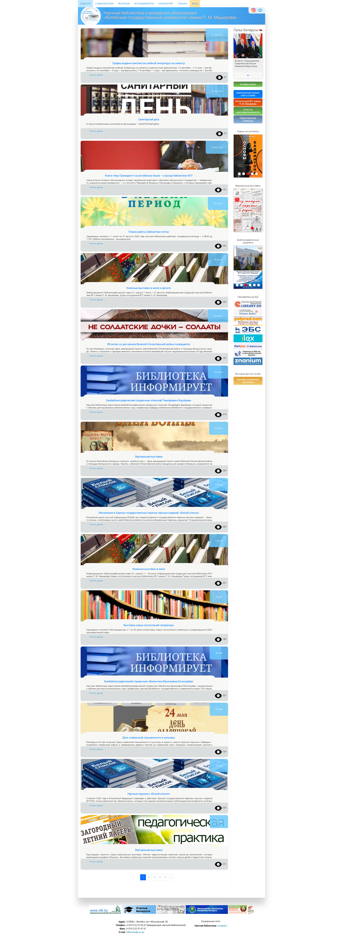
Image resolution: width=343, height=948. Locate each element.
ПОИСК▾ (182, 3)
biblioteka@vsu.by (135, 932)
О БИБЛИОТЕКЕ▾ (104, 3)
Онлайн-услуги (248, 84)
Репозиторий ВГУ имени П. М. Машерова (248, 102)
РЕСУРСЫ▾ (124, 3)
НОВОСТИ (85, 3)
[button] (259, 56)
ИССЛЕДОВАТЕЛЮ (144, 3)
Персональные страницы (248, 119)
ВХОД (195, 3)
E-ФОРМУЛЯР (165, 3)
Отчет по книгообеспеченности (248, 111)
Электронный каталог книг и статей (248, 94)
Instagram (222, 925)
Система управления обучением (248, 380)
